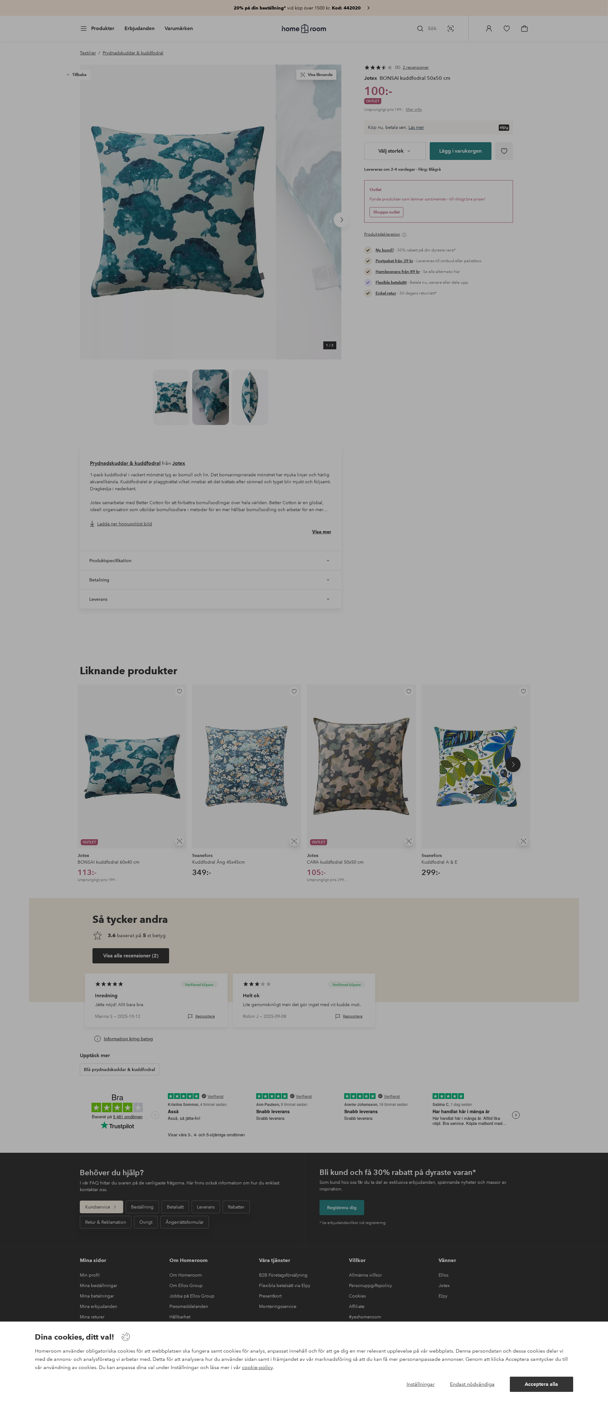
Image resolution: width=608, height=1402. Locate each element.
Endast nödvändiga (472, 1384)
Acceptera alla (541, 1384)
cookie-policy (257, 1367)
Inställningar (421, 1384)
